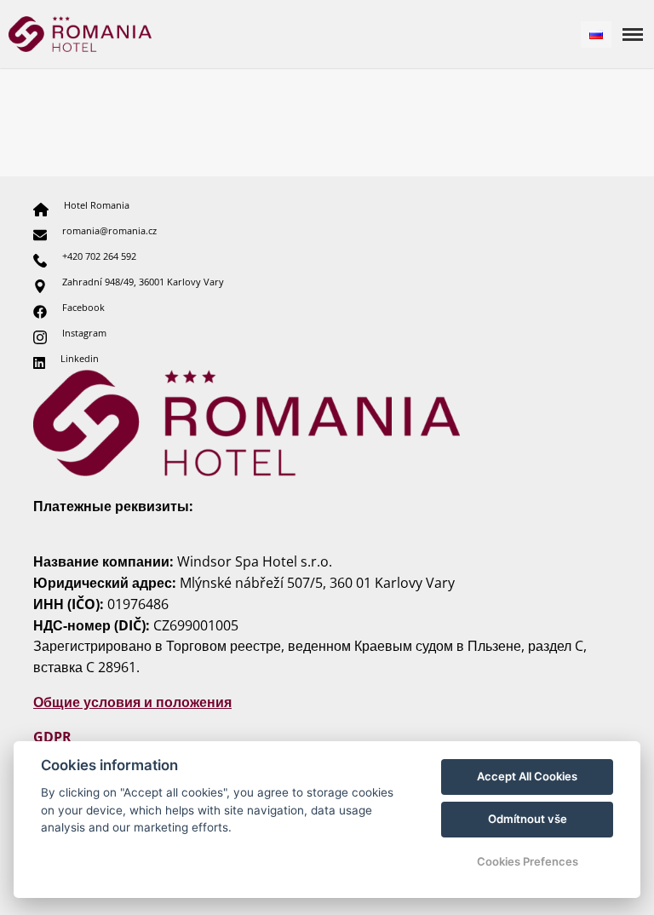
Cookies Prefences (527, 861)
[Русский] (596, 34)
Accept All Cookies (527, 776)
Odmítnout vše (527, 819)
